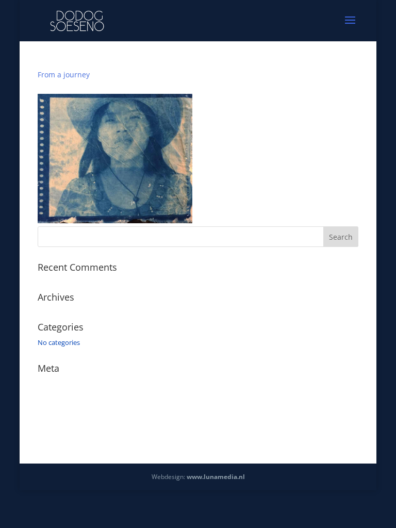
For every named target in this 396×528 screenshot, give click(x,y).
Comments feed (62, 413)
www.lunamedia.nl (216, 476)
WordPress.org (60, 428)
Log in (47, 383)
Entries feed (56, 398)
